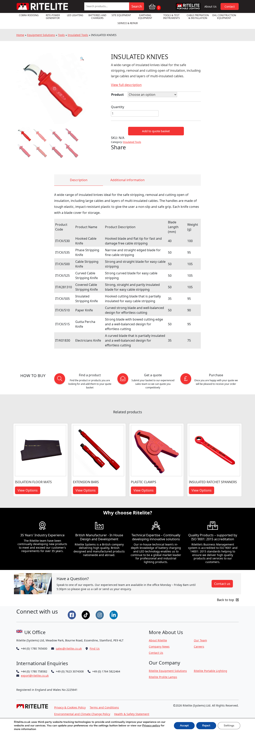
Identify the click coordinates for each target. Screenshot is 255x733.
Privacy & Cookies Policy (70, 707)
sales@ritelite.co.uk (69, 648)
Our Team (200, 640)
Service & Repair (128, 23)
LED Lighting (75, 15)
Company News (159, 646)
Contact (230, 6)
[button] (82, 58)
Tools (61, 35)
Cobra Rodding (29, 15)
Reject (206, 725)
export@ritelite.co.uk (35, 675)
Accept (184, 725)
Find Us (95, 648)
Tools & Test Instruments (171, 17)
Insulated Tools (78, 35)
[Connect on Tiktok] (86, 614)
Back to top (226, 600)
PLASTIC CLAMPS (143, 482)
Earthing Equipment (145, 17)
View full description (126, 85)
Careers (199, 646)
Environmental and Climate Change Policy (82, 714)
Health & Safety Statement (131, 714)
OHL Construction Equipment (224, 17)
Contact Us (156, 653)
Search (136, 6)
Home (20, 35)
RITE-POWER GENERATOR (53, 17)
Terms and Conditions (104, 707)
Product (117, 94)
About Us (210, 6)
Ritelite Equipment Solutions (168, 671)
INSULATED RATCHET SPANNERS (213, 482)
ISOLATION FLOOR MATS (33, 482)
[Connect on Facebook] (72, 614)
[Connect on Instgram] (100, 614)
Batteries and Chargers (97, 17)
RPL (188, 6)
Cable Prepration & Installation (198, 17)
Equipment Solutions (41, 35)
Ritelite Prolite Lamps (163, 677)
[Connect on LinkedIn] (114, 614)
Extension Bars (86, 482)
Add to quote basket (156, 131)
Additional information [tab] (127, 180)
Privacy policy (151, 725)
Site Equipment (121, 15)
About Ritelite (158, 640)
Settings (229, 725)
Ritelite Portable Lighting (210, 671)
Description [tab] (78, 180)
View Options (28, 490)
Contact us (222, 584)
